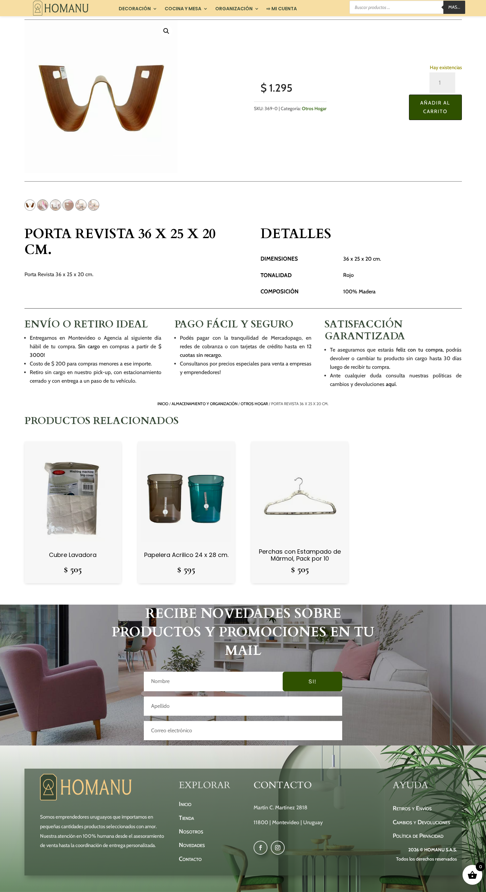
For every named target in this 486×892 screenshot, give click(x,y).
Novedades (192, 845)
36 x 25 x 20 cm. (362, 259)
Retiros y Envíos (412, 808)
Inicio (162, 403)
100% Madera (359, 291)
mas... (454, 7)
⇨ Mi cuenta (281, 9)
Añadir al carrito (435, 107)
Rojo (348, 275)
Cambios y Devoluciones (421, 822)
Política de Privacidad (418, 835)
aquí (391, 384)
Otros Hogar (314, 108)
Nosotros (191, 831)
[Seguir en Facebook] (260, 848)
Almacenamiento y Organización (204, 403)
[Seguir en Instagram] (278, 848)
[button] (166, 31)
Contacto (190, 859)
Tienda (186, 818)
